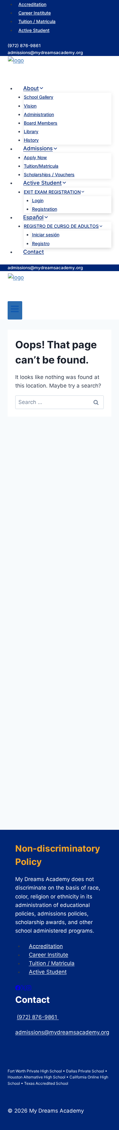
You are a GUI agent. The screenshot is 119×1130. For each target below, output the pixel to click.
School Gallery (38, 97)
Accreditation (46, 946)
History (31, 140)
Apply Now (35, 157)
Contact (33, 252)
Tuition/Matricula (41, 166)
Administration (39, 114)
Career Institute (34, 13)
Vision (30, 106)
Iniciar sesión (45, 234)
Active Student (34, 30)
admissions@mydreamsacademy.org (45, 52)
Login (37, 200)
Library (31, 131)
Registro (41, 243)
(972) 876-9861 (24, 45)
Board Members (40, 123)
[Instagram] (28, 988)
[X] (23, 988)
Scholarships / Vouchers (49, 174)
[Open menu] (15, 310)
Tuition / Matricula (37, 21)
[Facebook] (18, 988)
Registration (44, 209)
